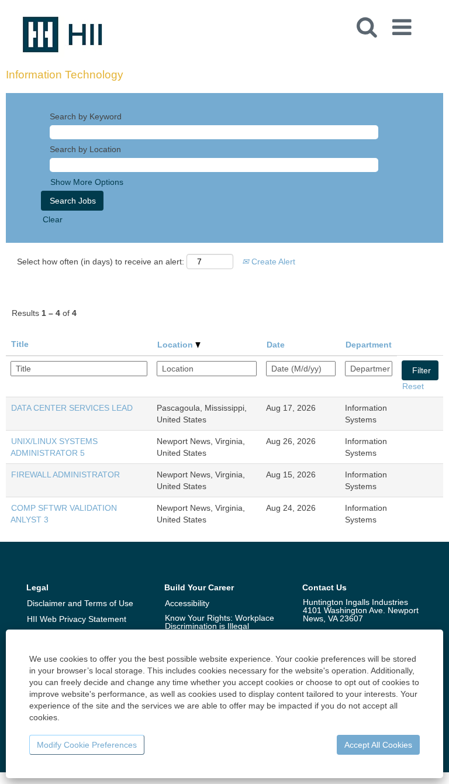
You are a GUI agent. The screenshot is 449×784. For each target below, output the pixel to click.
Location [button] (176, 344)
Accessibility (187, 603)
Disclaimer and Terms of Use (80, 603)
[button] (404, 23)
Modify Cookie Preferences (87, 744)
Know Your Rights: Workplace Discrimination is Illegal (219, 622)
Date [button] (276, 344)
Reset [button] (413, 386)
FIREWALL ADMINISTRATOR (65, 474)
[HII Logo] (62, 34)
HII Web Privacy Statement (76, 619)
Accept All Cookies (378, 744)
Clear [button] (53, 219)
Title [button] (20, 344)
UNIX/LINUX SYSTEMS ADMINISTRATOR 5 (54, 447)
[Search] (366, 23)
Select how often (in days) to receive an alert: (100, 261)
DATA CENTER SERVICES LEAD (72, 407)
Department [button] (369, 344)
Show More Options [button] (86, 182)
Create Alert (272, 261)
